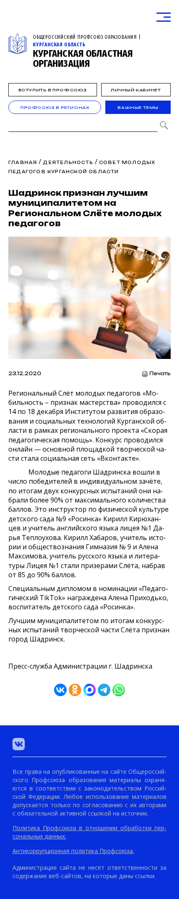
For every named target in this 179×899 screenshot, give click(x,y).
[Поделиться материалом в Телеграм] (104, 690)
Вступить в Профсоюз (52, 90)
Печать (160, 373)
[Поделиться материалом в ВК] (60, 690)
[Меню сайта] (164, 17)
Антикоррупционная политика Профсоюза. (73, 851)
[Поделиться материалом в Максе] (89, 690)
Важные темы (138, 107)
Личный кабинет (136, 90)
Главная (22, 162)
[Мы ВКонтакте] (18, 744)
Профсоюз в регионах (54, 107)
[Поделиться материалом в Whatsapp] (118, 690)
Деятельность (68, 162)
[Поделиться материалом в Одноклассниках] (75, 690)
